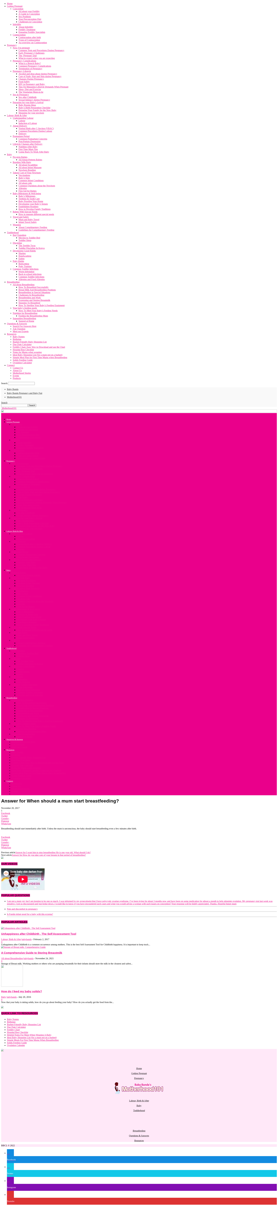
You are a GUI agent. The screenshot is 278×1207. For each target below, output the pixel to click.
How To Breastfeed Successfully (34, 287)
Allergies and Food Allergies (32, 279)
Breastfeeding (13, 282)
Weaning (17, 225)
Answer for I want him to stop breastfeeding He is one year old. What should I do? (53, 852)
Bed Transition (19, 235)
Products (17, 378)
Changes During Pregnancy (31, 79)
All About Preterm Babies (30, 159)
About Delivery (20, 126)
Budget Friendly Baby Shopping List (30, 342)
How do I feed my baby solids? (21, 991)
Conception (18, 9)
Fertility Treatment (27, 29)
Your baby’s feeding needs (25, 308)
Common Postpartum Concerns (33, 139)
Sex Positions (25, 16)
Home (10, 3)
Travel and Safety (21, 217)
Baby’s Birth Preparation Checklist (34, 107)
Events (16, 375)
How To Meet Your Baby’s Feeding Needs (38, 310)
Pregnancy (12, 45)
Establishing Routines (28, 206)
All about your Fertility (29, 11)
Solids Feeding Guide (23, 360)
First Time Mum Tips (28, 149)
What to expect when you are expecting (37, 58)
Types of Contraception (29, 40)
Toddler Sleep (25, 240)
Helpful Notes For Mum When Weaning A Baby (29, 1035)
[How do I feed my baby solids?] (12, 986)
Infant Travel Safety (28, 222)
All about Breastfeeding (23, 284)
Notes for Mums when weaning (27, 352)
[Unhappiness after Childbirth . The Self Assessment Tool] (28, 928)
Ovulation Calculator (22, 362)
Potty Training (25, 266)
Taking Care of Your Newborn (27, 172)
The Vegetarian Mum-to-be (31, 92)
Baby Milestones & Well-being (27, 193)
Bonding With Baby (22, 162)
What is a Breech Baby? (30, 63)
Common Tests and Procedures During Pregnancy (41, 50)
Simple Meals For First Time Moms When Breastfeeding (33, 1040)
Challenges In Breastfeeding (31, 295)
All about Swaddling (28, 165)
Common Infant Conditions (31, 180)
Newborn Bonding (27, 170)
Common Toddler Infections (26, 269)
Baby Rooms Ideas (27, 105)
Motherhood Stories (22, 373)
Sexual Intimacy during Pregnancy (34, 100)
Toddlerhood (13, 232)
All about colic (25, 183)
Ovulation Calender (16, 1045)
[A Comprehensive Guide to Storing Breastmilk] (23, 947)
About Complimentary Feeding (33, 227)
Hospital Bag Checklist (23, 349)
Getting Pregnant (14, 6)
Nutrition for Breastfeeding (25, 313)
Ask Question (19, 329)
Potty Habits (18, 261)
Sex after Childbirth (27, 97)
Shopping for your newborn (31, 113)
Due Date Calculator (22, 344)
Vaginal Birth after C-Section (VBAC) (36, 128)
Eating (21, 258)
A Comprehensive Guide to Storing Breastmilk (31, 952)
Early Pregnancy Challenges (31, 53)
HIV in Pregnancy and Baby (32, 84)
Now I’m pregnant (21, 48)
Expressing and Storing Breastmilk (34, 300)
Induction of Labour (28, 123)
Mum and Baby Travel (29, 219)
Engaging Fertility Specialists (32, 32)
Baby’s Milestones (27, 196)
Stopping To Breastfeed (29, 303)
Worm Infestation (26, 271)
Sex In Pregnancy (21, 94)
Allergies (23, 188)
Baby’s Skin (24, 178)
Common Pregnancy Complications (35, 66)
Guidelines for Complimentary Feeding (36, 230)
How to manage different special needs (36, 214)
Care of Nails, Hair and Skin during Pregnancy (40, 76)
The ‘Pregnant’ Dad (28, 55)
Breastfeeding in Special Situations (34, 292)
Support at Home (26, 321)
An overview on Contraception (33, 42)
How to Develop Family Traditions (35, 209)
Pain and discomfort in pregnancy (22, 909)
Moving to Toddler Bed (29, 238)
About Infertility (26, 27)
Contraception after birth (30, 37)
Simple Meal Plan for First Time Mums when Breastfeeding (40, 357)
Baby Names (19, 336)
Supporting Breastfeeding (24, 318)
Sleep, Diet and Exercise (30, 89)
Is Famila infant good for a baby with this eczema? (30, 914)
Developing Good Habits (24, 251)
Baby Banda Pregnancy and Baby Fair (24, 393)
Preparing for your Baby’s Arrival (28, 102)
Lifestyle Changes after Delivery (27, 144)
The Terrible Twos (27, 245)
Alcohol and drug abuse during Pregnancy (38, 74)
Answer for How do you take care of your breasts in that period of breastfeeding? (49, 855)
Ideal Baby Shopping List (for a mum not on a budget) (37, 355)
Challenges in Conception (30, 22)
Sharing (22, 253)
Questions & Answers (17, 323)
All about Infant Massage (30, 167)
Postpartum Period (21, 136)
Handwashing (25, 256)
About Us (17, 370)
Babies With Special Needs (25, 211)
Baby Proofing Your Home (31, 201)
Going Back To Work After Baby (34, 152)
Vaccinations (24, 175)
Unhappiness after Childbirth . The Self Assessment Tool (38, 933)
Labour (22, 120)
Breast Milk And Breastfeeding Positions (37, 290)
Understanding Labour (23, 118)
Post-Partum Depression (30, 141)
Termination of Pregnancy (30, 68)
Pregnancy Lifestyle (22, 71)
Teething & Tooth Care (29, 198)
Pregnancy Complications (24, 61)
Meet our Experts (21, 331)
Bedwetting (24, 264)
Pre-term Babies (20, 157)
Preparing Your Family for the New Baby (37, 110)
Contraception (19, 35)
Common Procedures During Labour (35, 131)
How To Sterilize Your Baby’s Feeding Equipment (42, 305)
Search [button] (4, 402)
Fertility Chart (13, 1029)
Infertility (17, 24)
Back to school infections (30, 274)
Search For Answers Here (24, 326)
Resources (11, 334)
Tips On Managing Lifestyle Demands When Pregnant (43, 87)
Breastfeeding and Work (30, 297)
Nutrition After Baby (28, 146)
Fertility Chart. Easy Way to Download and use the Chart (39, 347)
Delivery (22, 133)
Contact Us (18, 368)
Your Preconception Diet (30, 19)
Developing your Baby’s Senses (33, 204)
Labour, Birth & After (17, 115)
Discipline (17, 243)
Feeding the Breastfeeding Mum (33, 316)
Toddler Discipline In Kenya (32, 248)
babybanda (27, 939)
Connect (11, 365)
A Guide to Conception (29, 14)
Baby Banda (12, 389)
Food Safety (24, 81)
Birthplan (17, 339)
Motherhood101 (14, 397)
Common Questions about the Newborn (37, 185)
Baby (9, 154)
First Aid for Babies (27, 191)
